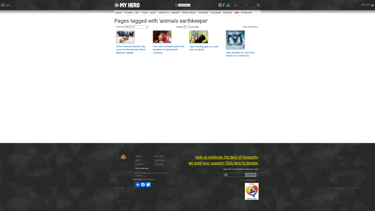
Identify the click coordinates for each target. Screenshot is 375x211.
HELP (137, 160)
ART (137, 12)
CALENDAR (215, 12)
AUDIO (153, 12)
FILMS (145, 12)
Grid (253, 27)
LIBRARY (175, 12)
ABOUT (118, 12)
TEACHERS (203, 12)
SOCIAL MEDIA (189, 12)
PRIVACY (139, 164)
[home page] (130, 4)
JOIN (236, 12)
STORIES (129, 12)
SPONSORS (246, 12)
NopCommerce (149, 179)
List (257, 27)
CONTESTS (163, 12)
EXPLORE (227, 12)
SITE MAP (159, 164)
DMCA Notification (142, 168)
